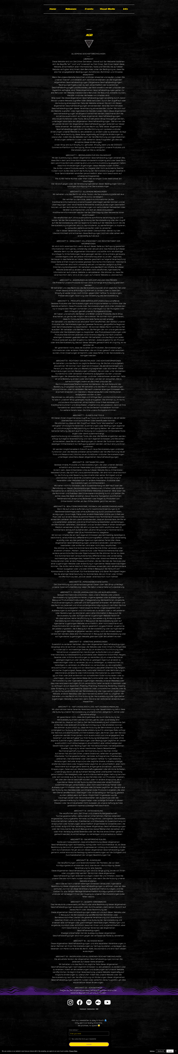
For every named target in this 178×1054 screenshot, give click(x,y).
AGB (97, 1009)
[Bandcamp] (98, 1002)
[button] (125, 9)
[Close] (176, 1051)
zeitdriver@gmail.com (80, 993)
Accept (170, 1051)
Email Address (73, 1030)
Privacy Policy (73, 1051)
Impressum (83, 1009)
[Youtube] (107, 1002)
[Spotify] (89, 1002)
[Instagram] (70, 1002)
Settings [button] (152, 1051)
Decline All (161, 1051)
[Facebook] (79, 1002)
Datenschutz (91, 1009)
